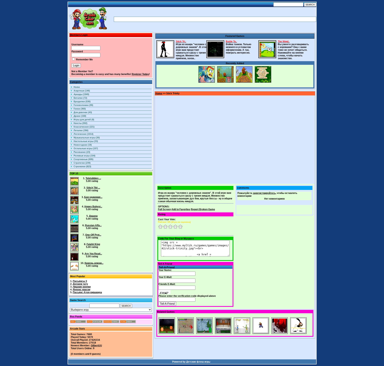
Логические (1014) (83, 134)
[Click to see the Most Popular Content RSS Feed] (95, 322)
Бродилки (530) (82, 101)
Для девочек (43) (83, 112)
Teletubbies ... (93, 178)
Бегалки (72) (80, 98)
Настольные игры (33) (86, 141)
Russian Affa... (93, 225)
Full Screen (164, 209)
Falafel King (93, 244)
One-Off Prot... (93, 234)
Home (77, 87)
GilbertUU (96, 345)
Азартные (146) (82, 90)
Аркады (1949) (81, 94)
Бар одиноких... (93, 197)
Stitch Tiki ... (93, 187)
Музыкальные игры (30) (87, 137)
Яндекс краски (81, 289)
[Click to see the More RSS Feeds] (128, 322)
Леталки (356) (81, 130)
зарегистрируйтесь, (264, 193)
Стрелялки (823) (82, 166)
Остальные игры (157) (86, 148)
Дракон (93, 216)
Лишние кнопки (82, 286)
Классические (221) (84, 127)
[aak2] (88, 29)
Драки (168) (80, 116)
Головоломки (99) (83, 105)
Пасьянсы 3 (80, 281)
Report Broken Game (203, 209)
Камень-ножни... (94, 263)
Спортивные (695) (83, 159)
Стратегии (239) (82, 163)
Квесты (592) (80, 123)
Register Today (140, 74)
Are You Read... (93, 253)
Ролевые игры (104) (84, 155)
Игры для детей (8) (84, 119)
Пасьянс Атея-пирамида (87, 292)
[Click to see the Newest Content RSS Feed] (78, 322)
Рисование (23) (82, 152)
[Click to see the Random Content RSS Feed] (111, 322)
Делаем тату (80, 284)
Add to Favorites (180, 209)
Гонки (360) (80, 108)
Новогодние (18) (83, 145)
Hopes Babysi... (93, 206)
